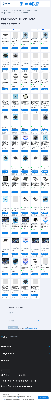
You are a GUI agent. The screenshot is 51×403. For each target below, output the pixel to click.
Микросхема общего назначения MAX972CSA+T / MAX (45, 164)
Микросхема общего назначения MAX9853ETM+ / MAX (25, 205)
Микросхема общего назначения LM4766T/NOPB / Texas (6, 123)
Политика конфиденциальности (18, 381)
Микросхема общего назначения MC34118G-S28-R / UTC (45, 205)
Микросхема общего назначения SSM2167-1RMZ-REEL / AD (35, 266)
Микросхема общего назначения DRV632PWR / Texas (5, 102)
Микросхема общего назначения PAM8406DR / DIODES (45, 246)
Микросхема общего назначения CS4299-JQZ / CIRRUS (45, 81)
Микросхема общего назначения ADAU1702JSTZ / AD (45, 40)
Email (11, 321)
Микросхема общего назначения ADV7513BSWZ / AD (15, 81)
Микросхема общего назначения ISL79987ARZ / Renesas (25, 102)
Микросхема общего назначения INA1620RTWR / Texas (15, 102)
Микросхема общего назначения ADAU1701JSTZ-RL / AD (35, 40)
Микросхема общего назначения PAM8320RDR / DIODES (25, 246)
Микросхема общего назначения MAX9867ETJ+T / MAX (35, 205)
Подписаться (13, 327)
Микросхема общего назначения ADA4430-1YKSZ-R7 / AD (15, 40)
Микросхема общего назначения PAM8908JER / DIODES (5, 266)
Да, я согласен (43, 397)
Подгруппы (9, 29)
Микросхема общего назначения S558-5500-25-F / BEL (15, 266)
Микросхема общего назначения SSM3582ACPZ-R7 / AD (35, 287)
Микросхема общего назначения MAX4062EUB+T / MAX (15, 164)
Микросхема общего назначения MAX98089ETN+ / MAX (35, 184)
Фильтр (38, 29)
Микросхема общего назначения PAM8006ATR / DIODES (15, 225)
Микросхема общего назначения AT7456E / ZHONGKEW (35, 81)
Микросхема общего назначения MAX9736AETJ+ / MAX (5, 184)
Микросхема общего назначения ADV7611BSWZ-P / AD (25, 81)
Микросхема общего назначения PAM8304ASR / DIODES (15, 246)
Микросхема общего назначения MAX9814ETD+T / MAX (45, 184)
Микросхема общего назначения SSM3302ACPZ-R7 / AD (25, 287)
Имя (11, 313)
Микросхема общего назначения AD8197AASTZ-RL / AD (5, 40)
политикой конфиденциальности (31, 328)
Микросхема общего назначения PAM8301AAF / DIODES (25, 225)
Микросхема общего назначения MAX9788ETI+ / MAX (25, 184)
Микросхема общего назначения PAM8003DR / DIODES (5, 225)
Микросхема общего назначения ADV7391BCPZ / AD (25, 61)
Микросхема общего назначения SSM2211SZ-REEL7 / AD (45, 266)
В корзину (5, 48)
